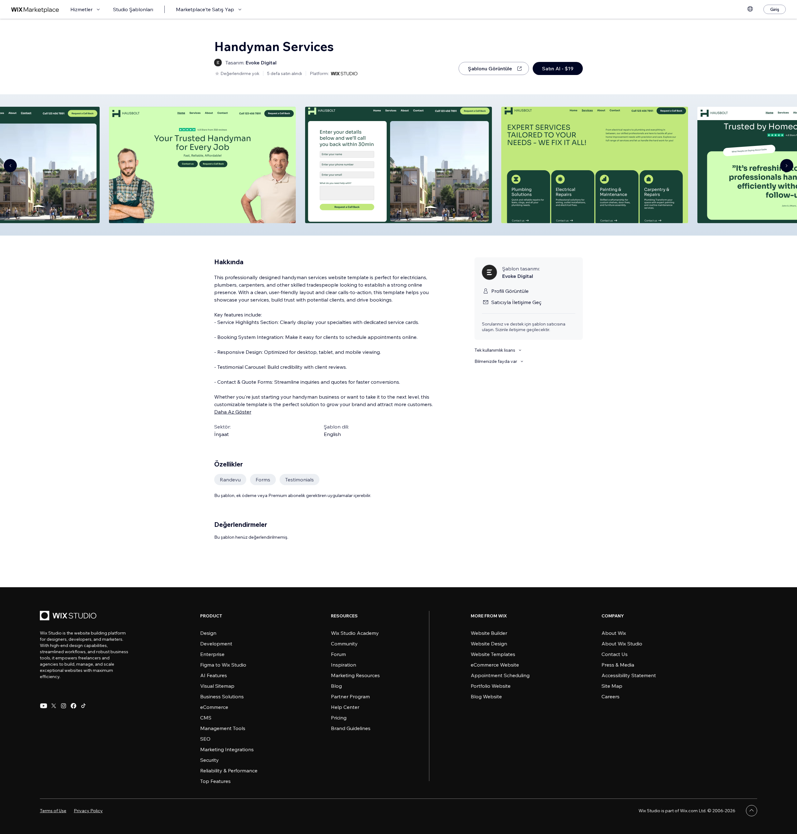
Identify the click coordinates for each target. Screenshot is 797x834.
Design (208, 633)
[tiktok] (83, 706)
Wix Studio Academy (355, 633)
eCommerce (214, 707)
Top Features (215, 781)
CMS (205, 718)
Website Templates (493, 654)
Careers (610, 696)
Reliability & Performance (228, 770)
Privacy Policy (88, 810)
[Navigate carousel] (10, 165)
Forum (338, 654)
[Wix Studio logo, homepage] (69, 616)
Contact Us (614, 654)
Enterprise (212, 654)
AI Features (213, 675)
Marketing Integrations (227, 749)
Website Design (489, 643)
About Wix (613, 633)
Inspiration (343, 665)
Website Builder (489, 633)
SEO (205, 739)
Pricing (339, 718)
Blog (336, 686)
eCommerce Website (495, 665)
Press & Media (617, 665)
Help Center (345, 707)
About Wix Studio (621, 643)
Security (209, 760)
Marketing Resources (355, 675)
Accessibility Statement (628, 675)
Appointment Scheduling (500, 675)
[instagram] (63, 706)
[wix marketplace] (35, 9)
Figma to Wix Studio (223, 665)
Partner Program (350, 696)
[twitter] (53, 706)
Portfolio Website (491, 686)
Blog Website (486, 696)
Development (216, 643)
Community (344, 643)
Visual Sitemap (217, 686)
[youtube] (43, 706)
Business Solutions (222, 696)
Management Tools (222, 728)
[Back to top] (751, 810)
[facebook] (73, 706)
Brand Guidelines (350, 728)
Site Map (611, 686)
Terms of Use (53, 810)
